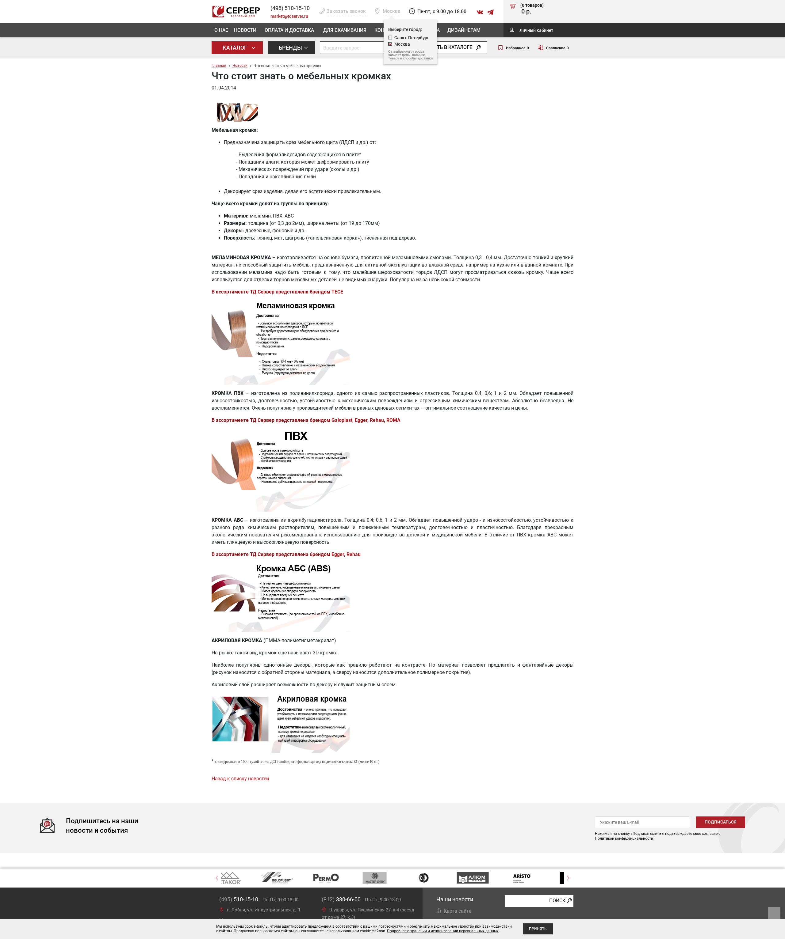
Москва (402, 44)
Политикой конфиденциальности (624, 838)
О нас (221, 30)
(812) (341, 899)
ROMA (393, 420)
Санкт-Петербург (411, 38)
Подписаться (721, 822)
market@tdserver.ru (289, 16)
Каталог (235, 47)
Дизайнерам (464, 30)
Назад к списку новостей (240, 779)
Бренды (291, 47)
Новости (245, 30)
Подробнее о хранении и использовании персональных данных (443, 931)
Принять (538, 929)
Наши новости (454, 899)
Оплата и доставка (289, 30)
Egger (361, 420)
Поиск (557, 900)
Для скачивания (344, 30)
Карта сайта (458, 911)
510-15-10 (290, 8)
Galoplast (341, 420)
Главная (219, 65)
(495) (238, 899)
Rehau (377, 420)
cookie (250, 926)
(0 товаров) (532, 9)
